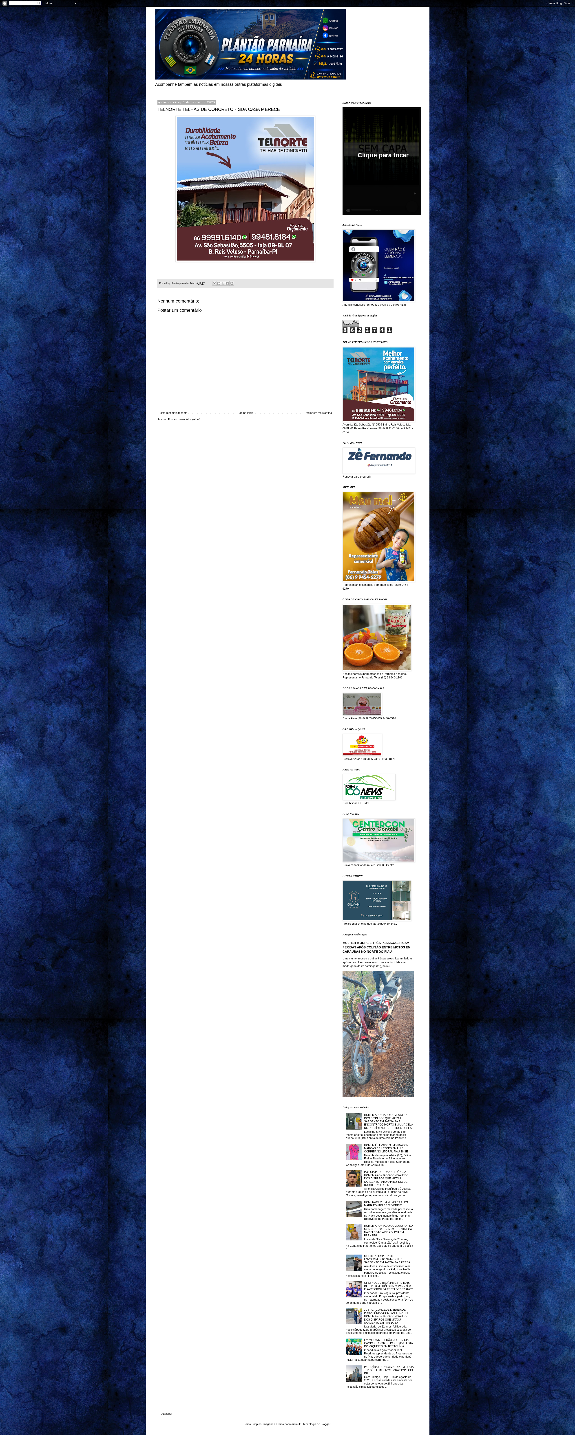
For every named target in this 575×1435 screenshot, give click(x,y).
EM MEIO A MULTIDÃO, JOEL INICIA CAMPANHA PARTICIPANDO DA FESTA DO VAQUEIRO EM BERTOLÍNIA (388, 1343)
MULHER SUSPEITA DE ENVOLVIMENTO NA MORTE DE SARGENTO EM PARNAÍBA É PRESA (387, 1259)
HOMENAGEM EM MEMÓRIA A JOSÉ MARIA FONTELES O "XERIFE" (387, 1204)
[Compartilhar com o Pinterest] (231, 283)
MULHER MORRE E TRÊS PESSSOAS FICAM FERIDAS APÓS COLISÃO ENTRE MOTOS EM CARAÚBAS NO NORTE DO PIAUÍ (377, 947)
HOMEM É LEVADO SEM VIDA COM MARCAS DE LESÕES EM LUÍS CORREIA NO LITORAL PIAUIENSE (386, 1148)
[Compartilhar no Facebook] (227, 283)
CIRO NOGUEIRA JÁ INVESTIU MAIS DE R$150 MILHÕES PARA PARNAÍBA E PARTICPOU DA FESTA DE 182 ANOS (388, 1286)
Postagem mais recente (173, 413)
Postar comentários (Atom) (184, 419)
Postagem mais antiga (318, 413)
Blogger (325, 1424)
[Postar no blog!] (219, 283)
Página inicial (246, 413)
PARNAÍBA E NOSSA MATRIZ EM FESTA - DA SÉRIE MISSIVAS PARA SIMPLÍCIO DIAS (389, 1370)
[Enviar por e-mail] (214, 283)
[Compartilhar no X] (223, 283)
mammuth (295, 1424)
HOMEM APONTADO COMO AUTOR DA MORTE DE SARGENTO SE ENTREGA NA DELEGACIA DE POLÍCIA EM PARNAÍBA (388, 1230)
